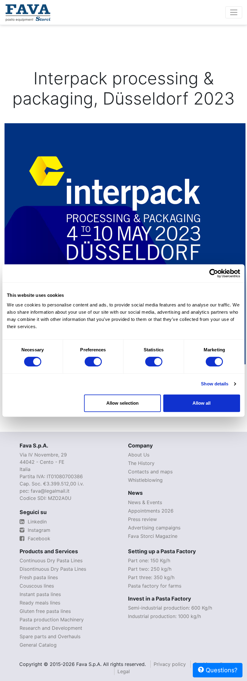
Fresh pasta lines (39, 577)
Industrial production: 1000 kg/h (164, 616)
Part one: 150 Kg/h (149, 560)
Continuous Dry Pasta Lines (51, 560)
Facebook (38, 538)
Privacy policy (170, 664)
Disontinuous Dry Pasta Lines (53, 569)
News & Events (145, 502)
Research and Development (51, 628)
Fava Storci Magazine (152, 536)
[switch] (93, 361)
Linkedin (36, 522)
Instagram (38, 530)
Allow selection (122, 403)
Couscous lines (37, 586)
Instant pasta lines (40, 594)
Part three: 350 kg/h (151, 577)
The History (141, 463)
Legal (123, 671)
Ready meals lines (40, 603)
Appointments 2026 (151, 511)
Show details (214, 383)
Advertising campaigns (154, 528)
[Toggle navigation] (233, 12)
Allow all (201, 403)
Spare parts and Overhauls (50, 636)
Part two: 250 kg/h (149, 569)
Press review (142, 519)
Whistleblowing (145, 480)
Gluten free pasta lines (45, 611)
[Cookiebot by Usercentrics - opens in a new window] (213, 273)
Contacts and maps (150, 472)
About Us (138, 455)
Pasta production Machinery (52, 620)
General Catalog (38, 645)
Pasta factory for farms (154, 586)
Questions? (220, 670)
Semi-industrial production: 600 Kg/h (170, 608)
